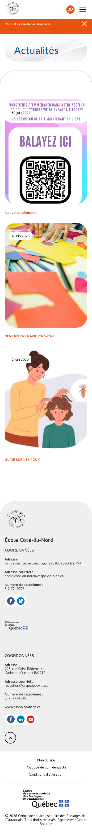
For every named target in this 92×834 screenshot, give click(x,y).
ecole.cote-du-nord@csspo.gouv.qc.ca (34, 576)
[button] (82, 9)
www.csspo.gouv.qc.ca (23, 707)
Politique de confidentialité (46, 767)
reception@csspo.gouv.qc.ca (27, 685)
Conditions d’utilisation (46, 774)
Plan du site (46, 760)
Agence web (67, 820)
